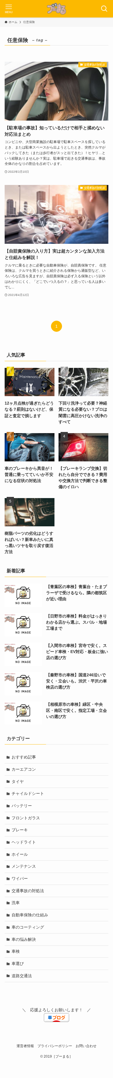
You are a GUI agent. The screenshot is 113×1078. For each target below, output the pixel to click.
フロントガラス (26, 818)
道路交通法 (22, 975)
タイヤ (18, 781)
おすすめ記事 (24, 757)
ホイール (20, 854)
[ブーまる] (56, 8)
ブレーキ (20, 830)
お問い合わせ (86, 1046)
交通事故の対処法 (28, 890)
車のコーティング (28, 927)
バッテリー (22, 805)
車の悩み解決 (24, 939)
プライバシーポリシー (54, 1046)
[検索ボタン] (104, 8)
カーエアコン (24, 769)
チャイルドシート (28, 793)
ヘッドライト (24, 842)
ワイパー (20, 878)
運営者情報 (25, 1046)
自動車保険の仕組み (30, 915)
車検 (16, 951)
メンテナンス (24, 866)
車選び (18, 963)
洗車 (16, 902)
